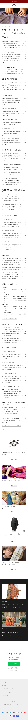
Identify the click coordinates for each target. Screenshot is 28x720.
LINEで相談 (14, 663)
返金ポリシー (5, 695)
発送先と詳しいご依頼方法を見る (9, 318)
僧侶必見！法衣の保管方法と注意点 (11, 480)
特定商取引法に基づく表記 (8, 688)
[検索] (23, 5)
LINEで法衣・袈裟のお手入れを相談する (11, 425)
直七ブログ (4, 682)
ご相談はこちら (14, 1)
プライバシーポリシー (7, 692)
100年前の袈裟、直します (8, 506)
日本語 (13, 701)
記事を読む (14, 459)
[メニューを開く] (2, 5)
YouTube (4, 685)
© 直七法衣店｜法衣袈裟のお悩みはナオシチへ (14, 704)
